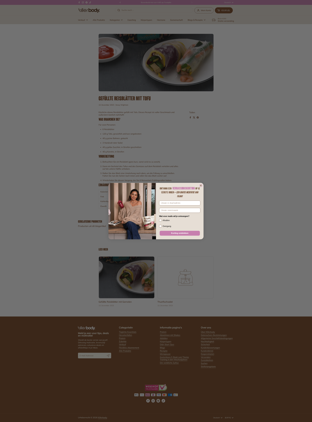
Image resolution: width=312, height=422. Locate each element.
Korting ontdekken (179, 233)
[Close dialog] (200, 185)
